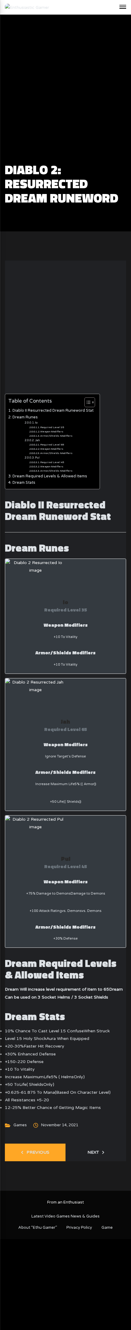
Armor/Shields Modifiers (56, 435)
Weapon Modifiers (51, 431)
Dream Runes (25, 417)
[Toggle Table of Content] (87, 402)
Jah (37, 440)
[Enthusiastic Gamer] (27, 7)
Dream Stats (23, 482)
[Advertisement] (65, 94)
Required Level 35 (52, 427)
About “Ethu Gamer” (37, 1227)
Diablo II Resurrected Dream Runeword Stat (53, 410)
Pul (37, 457)
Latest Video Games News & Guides (65, 1216)
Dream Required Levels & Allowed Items (49, 476)
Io (36, 422)
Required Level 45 (52, 462)
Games (20, 1125)
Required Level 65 (52, 444)
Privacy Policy (79, 1227)
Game (107, 1227)
